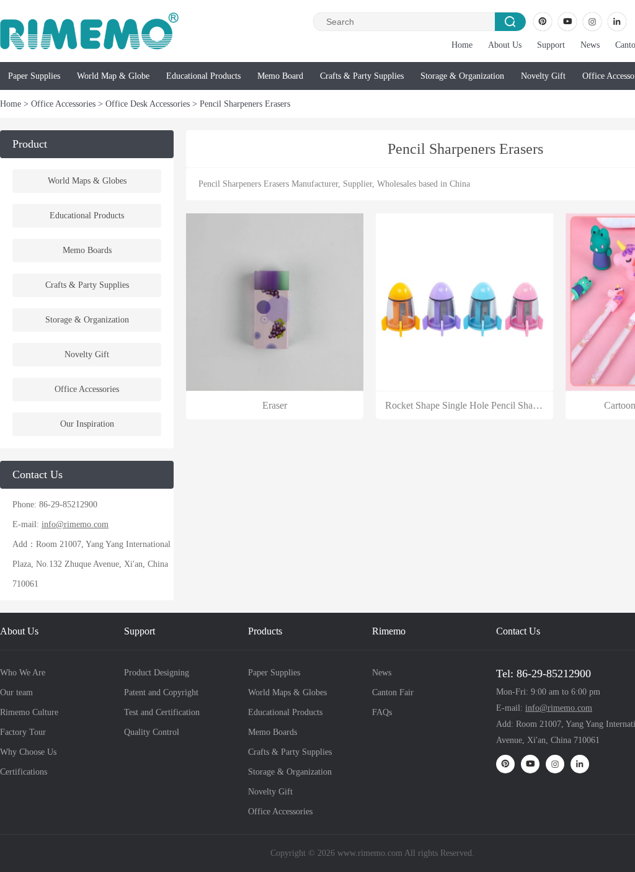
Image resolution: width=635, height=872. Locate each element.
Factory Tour (23, 732)
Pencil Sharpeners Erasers (245, 104)
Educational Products (203, 76)
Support (551, 45)
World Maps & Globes (87, 180)
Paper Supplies (34, 76)
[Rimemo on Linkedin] (617, 21)
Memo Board (280, 76)
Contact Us (518, 631)
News (590, 45)
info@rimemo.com (75, 524)
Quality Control (151, 732)
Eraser (274, 405)
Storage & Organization (462, 76)
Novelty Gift (543, 76)
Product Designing (156, 672)
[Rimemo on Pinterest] (542, 21)
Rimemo (389, 631)
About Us (505, 45)
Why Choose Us (28, 752)
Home (462, 45)
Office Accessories (63, 104)
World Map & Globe (113, 76)
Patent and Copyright (161, 692)
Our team (16, 692)
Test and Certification (162, 712)
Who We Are (22, 672)
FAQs (382, 712)
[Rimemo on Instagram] (592, 21)
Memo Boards (87, 250)
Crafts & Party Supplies (362, 76)
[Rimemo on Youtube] (567, 21)
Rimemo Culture (29, 712)
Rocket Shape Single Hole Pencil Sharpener (471, 405)
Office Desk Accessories (147, 104)
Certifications (23, 771)
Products (265, 631)
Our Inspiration (87, 424)
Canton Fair (393, 692)
